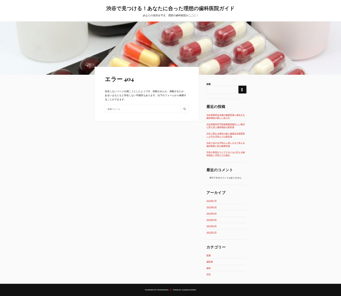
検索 (208, 84)
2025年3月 (211, 226)
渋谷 (208, 274)
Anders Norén (189, 290)
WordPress (163, 290)
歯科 (208, 268)
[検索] (185, 109)
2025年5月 (211, 213)
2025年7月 (211, 200)
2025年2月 (211, 232)
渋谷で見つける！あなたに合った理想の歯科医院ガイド (170, 8)
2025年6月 (211, 207)
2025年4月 (211, 219)
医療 (208, 255)
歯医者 (209, 261)
